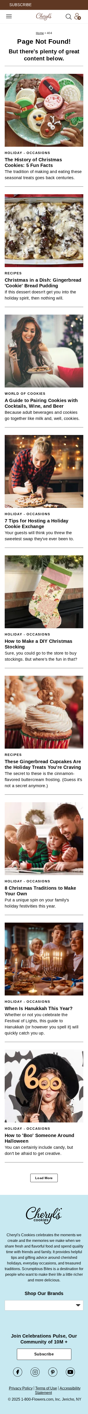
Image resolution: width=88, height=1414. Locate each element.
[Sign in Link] (77, 18)
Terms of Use (46, 1388)
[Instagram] (35, 1376)
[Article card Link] (44, 110)
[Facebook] (17, 1376)
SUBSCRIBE (20, 5)
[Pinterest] (52, 1376)
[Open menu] (9, 17)
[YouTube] (70, 1376)
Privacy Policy (21, 1388)
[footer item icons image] (44, 1224)
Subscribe (44, 1354)
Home (40, 33)
